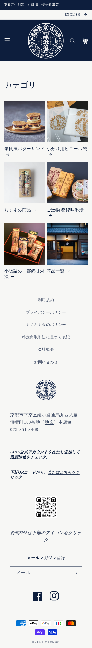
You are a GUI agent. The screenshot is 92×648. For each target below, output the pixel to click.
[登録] (75, 573)
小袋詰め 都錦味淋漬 (24, 274)
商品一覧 (55, 271)
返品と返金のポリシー (46, 324)
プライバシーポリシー (46, 312)
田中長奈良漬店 (51, 642)
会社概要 (46, 349)
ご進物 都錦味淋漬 (65, 210)
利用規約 (46, 299)
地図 (49, 422)
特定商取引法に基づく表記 (46, 337)
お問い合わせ (46, 362)
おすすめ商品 (17, 210)
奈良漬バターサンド (24, 148)
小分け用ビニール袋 (67, 148)
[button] (7, 41)
